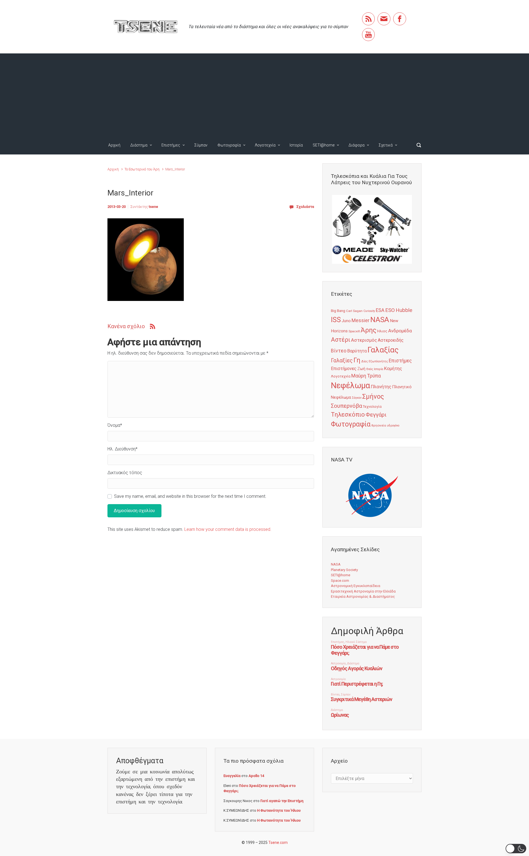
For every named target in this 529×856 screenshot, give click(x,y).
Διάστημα (138, 145)
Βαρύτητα (357, 351)
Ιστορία (296, 145)
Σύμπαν (200, 145)
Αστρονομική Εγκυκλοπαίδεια (355, 586)
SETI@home (323, 145)
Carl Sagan (354, 311)
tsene (153, 207)
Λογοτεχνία (265, 145)
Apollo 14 (256, 776)
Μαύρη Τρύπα (366, 376)
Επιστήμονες (344, 368)
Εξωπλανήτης (378, 361)
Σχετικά (386, 145)
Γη (356, 360)
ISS (336, 320)
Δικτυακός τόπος (124, 472)
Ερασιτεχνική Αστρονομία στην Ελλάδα (363, 591)
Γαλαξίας (383, 349)
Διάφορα (357, 145)
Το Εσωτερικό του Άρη (142, 169)
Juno (346, 320)
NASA (379, 319)
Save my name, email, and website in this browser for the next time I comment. (190, 496)
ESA (380, 310)
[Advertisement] (264, 94)
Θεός (369, 369)
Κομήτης (393, 368)
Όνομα (114, 425)
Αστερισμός (364, 340)
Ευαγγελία (232, 776)
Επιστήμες (170, 145)
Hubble (404, 310)
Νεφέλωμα (350, 385)
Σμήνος (373, 396)
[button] (516, 848)
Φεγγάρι (376, 414)
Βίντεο (338, 351)
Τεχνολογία (372, 406)
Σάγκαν (356, 398)
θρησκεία (378, 425)
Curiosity (369, 311)
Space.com (340, 580)
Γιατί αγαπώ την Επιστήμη (281, 801)
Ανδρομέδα (400, 330)
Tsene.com (278, 842)
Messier (360, 320)
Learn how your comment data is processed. (227, 529)
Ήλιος (382, 331)
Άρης (368, 330)
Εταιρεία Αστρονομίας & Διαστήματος (363, 596)
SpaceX (354, 331)
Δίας (364, 361)
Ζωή (361, 368)
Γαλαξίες (342, 360)
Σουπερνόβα (346, 406)
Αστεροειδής (391, 340)
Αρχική (114, 145)
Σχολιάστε (305, 207)
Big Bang (338, 310)
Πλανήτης (381, 386)
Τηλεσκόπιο (348, 414)
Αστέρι (340, 339)
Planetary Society (344, 570)
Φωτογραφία (229, 145)
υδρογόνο (393, 425)
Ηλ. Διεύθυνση (122, 449)
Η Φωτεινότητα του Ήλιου (279, 810)
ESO (390, 310)
